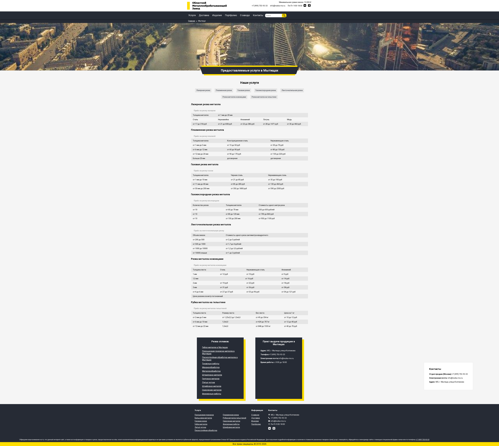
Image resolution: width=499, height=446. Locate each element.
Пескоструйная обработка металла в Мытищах (220, 358)
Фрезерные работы (211, 394)
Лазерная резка (203, 90)
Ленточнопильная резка (292, 90)
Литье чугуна (208, 382)
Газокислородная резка (265, 90)
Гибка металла (201, 424)
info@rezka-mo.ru (278, 421)
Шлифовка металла (211, 386)
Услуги (192, 15)
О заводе (245, 15)
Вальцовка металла (203, 418)
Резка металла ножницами (234, 97)
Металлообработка (211, 371)
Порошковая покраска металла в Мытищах (218, 352)
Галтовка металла (210, 378)
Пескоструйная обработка (206, 430)
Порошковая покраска (204, 415)
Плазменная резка (224, 90)
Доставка (204, 15)
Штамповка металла (212, 375)
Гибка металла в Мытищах (215, 347)
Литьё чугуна (200, 427)
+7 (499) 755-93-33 (279, 418)
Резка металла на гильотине (264, 97)
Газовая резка (244, 90)
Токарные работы (210, 363)
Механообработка (210, 367)
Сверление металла (211, 390)
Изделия (217, 15)
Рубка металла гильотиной (234, 418)
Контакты (258, 15)
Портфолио (231, 15)
